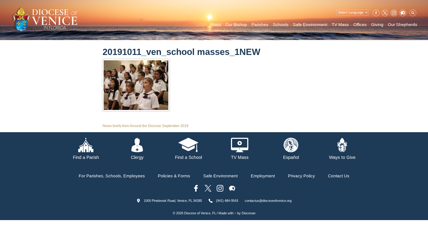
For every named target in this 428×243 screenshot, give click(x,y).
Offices (360, 24)
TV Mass (340, 24)
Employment (263, 176)
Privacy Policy (301, 176)
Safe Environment (310, 24)
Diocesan (248, 213)
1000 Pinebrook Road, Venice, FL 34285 (173, 200)
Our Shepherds (402, 24)
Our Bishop (236, 24)
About (215, 24)
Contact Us (338, 176)
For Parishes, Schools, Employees (112, 176)
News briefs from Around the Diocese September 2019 (145, 126)
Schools (280, 24)
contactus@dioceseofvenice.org (268, 200)
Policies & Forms (174, 176)
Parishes (259, 24)
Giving (377, 24)
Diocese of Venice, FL (200, 213)
